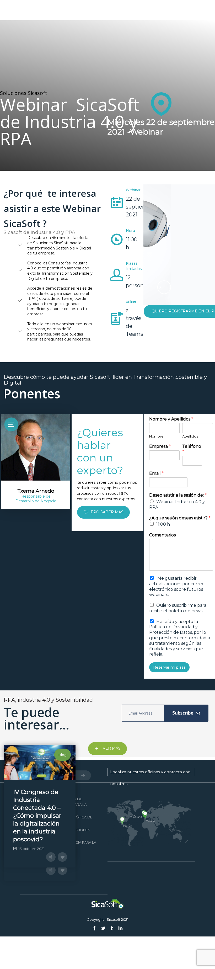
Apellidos (190, 436)
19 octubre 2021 (31, 882)
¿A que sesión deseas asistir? (180, 517)
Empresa (160, 446)
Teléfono (191, 449)
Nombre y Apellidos (171, 419)
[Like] (90, 890)
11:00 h (163, 524)
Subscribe (183, 713)
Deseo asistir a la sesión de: (178, 495)
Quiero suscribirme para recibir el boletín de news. (177, 608)
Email (156, 473)
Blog (91, 755)
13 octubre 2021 (31, 839)
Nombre (156, 436)
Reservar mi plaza (169, 667)
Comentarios (162, 535)
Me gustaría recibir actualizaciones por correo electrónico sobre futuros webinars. (177, 586)
